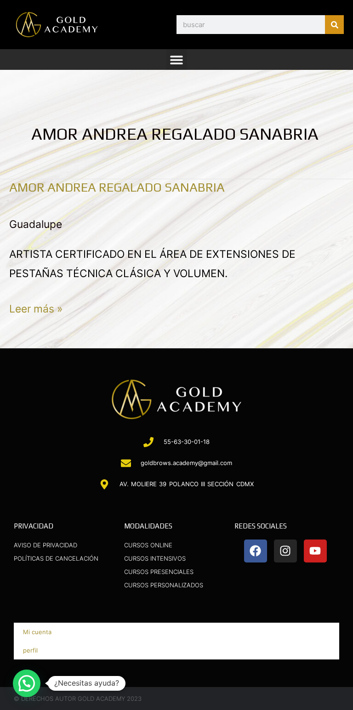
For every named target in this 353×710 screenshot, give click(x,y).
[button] (176, 59)
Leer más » (36, 307)
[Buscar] (334, 24)
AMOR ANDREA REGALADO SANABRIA (117, 187)
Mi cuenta (37, 632)
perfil (30, 650)
